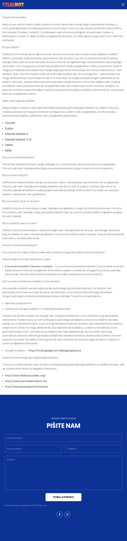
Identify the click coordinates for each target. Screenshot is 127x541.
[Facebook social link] (60, 515)
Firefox (9, 128)
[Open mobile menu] (123, 5)
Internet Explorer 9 (16, 134)
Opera (9, 145)
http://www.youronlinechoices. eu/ (26, 381)
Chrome (10, 123)
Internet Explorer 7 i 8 (18, 139)
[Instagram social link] (67, 515)
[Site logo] (13, 4)
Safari (8, 150)
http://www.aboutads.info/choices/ (26, 386)
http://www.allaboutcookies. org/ (25, 375)
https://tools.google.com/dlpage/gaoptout (54, 350)
